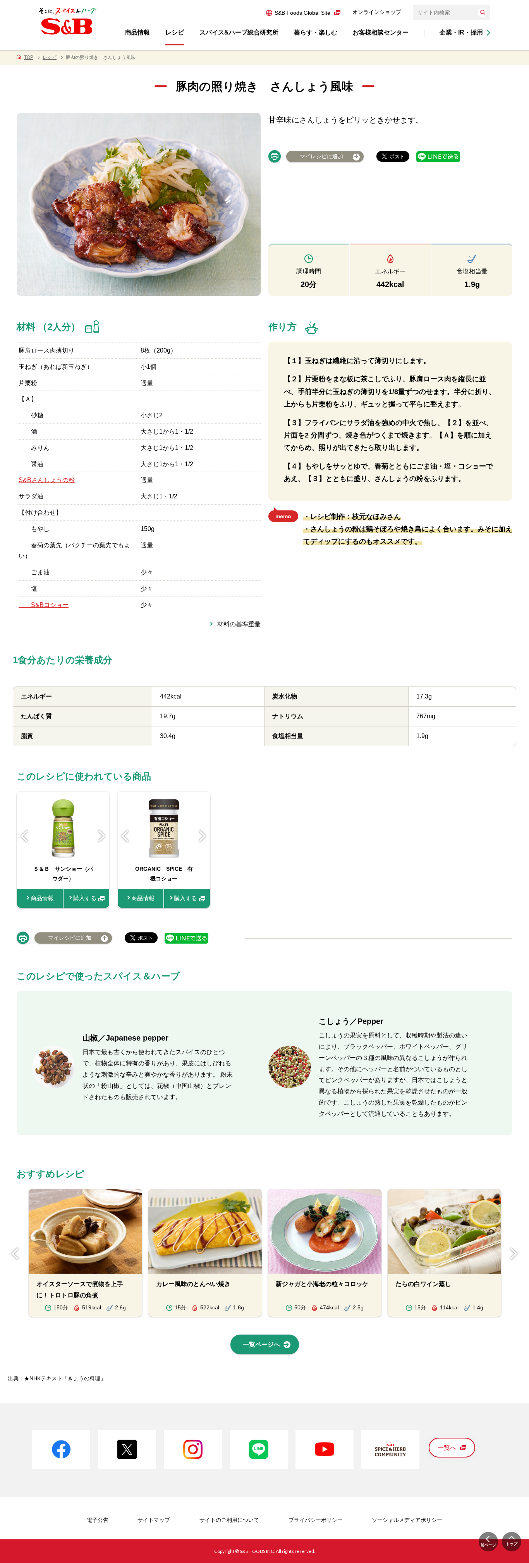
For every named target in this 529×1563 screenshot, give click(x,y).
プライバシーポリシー (316, 1520)
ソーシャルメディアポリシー (407, 1520)
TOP (28, 57)
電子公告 (97, 1520)
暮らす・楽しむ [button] (315, 32)
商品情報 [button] (137, 32)
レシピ (50, 57)
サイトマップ (153, 1520)
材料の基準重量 (239, 624)
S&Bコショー (44, 605)
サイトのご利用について (229, 1520)
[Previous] (24, 836)
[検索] (482, 12)
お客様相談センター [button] (381, 32)
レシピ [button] (174, 32)
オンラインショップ (376, 12)
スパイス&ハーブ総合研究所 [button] (238, 32)
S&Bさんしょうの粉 (47, 480)
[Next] (101, 836)
